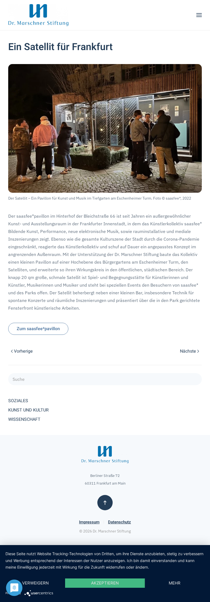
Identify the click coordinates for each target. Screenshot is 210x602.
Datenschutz (119, 522)
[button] (199, 15)
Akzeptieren (105, 583)
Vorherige (23, 351)
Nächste (188, 351)
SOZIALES (18, 401)
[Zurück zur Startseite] (38, 15)
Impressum (89, 522)
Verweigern (35, 583)
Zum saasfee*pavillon (38, 329)
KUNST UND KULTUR (28, 410)
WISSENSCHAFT (24, 419)
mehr (174, 583)
